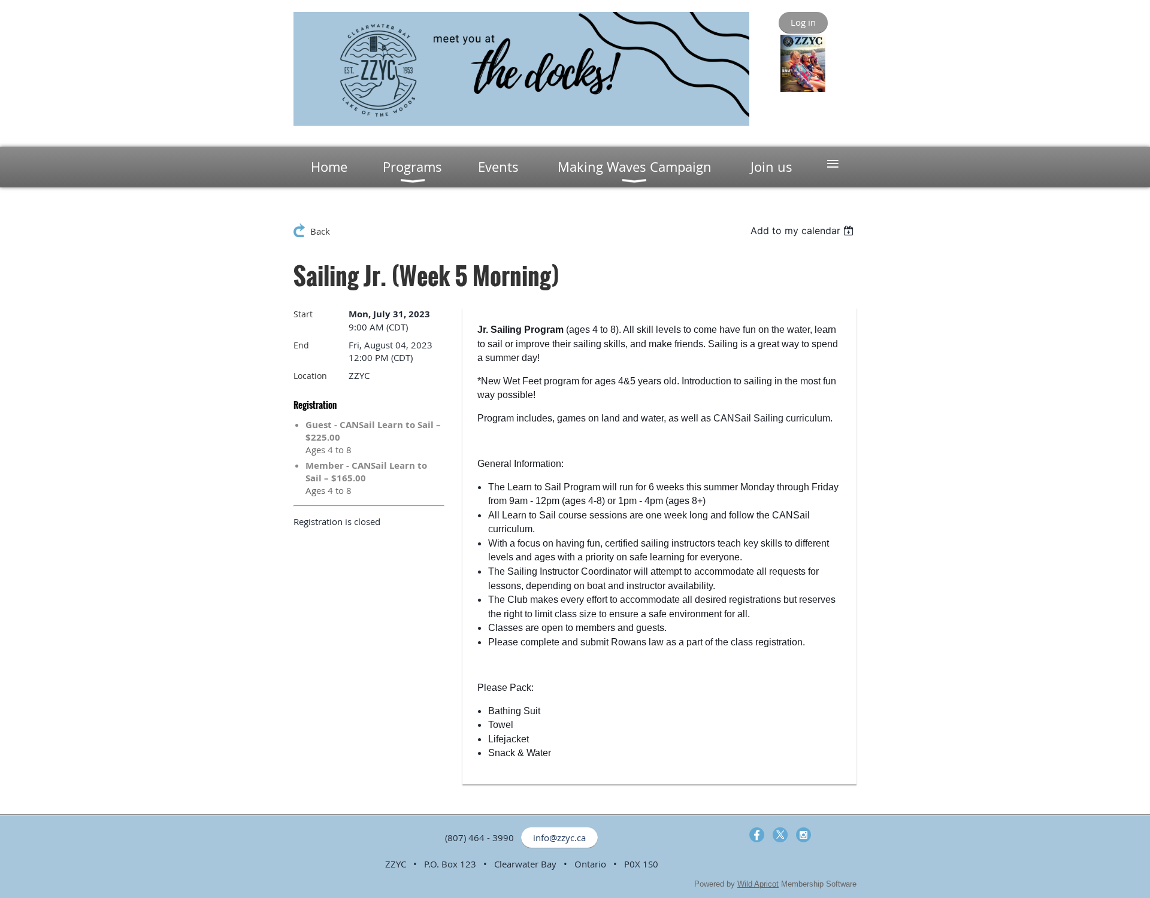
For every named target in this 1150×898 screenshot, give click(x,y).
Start (303, 314)
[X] (780, 834)
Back (320, 231)
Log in (803, 22)
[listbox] (803, 230)
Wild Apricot (758, 883)
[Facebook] (756, 834)
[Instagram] (803, 834)
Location (310, 375)
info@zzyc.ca (559, 838)
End (301, 345)
